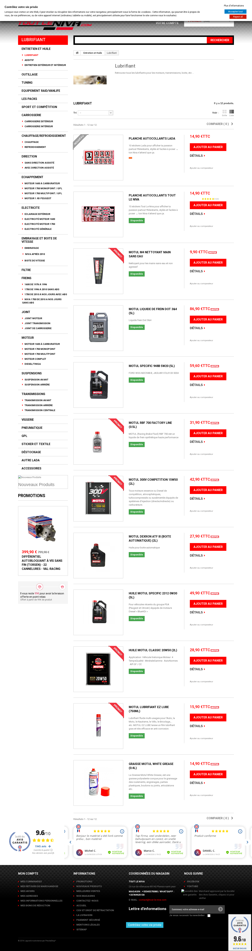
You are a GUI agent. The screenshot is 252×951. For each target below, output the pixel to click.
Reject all (238, 16)
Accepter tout (235, 11)
